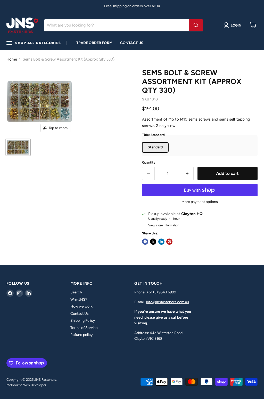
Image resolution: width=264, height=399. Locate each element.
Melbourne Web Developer (26, 385)
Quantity (148, 162)
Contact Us (131, 43)
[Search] (196, 25)
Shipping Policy (82, 320)
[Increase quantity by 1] (187, 173)
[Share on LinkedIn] (161, 242)
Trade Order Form (94, 43)
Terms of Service (84, 328)
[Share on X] (153, 242)
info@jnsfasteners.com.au (167, 302)
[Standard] (156, 153)
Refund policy (81, 335)
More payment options (200, 202)
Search (76, 292)
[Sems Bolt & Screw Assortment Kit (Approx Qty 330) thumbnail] (18, 147)
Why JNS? (78, 299)
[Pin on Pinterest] (169, 242)
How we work (81, 306)
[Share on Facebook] (145, 242)
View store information (163, 225)
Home (11, 59)
